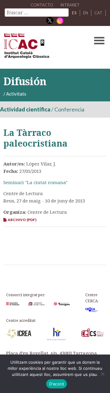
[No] (102, 374)
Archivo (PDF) (21, 219)
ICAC (44, 47)
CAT (98, 12)
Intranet (70, 4)
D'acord (56, 383)
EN (85, 12)
